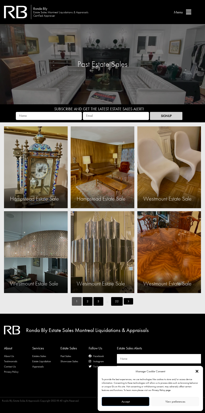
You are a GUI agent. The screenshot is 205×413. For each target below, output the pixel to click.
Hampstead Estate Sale (34, 198)
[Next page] (128, 301)
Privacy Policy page (161, 390)
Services (38, 348)
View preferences (175, 402)
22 (117, 301)
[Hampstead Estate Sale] (36, 167)
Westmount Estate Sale (167, 198)
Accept (126, 402)
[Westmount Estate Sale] (169, 167)
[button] (197, 371)
